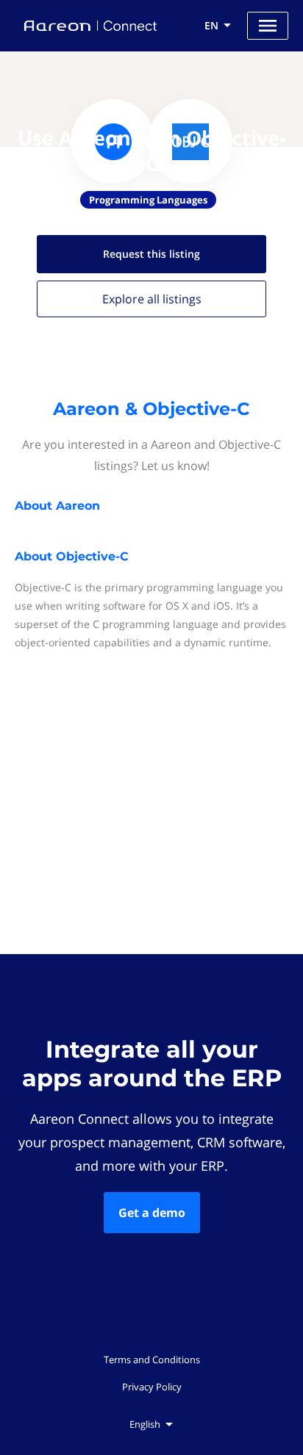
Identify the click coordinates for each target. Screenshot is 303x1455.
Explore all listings (152, 299)
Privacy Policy (152, 1386)
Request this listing (151, 254)
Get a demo (151, 1213)
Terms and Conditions (152, 1359)
